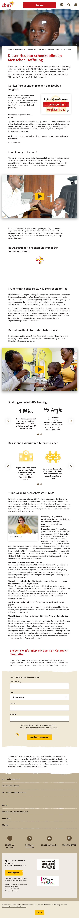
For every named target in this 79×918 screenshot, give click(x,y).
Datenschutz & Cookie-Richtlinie (15, 812)
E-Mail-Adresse (15, 682)
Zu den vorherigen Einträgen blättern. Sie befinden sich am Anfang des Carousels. (8, 421)
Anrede (12, 692)
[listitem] (26, 420)
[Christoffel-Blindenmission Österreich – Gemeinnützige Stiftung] (8, 4)
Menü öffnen (75, 4)
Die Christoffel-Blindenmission (14, 792)
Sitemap (5, 825)
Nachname (13, 714)
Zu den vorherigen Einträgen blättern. (8, 466)
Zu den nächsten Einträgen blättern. (71, 421)
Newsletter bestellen (10, 786)
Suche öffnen (68, 4)
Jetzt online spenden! (11, 779)
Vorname (13, 703)
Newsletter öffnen (61, 4)
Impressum (6, 818)
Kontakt (5, 805)
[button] (76, 44)
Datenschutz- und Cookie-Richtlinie (14, 907)
